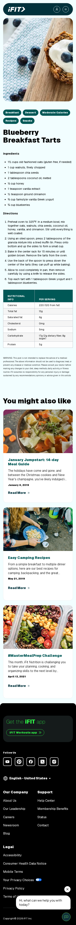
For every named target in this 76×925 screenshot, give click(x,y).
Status (42, 817)
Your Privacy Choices (18, 880)
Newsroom (11, 825)
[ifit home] (15, 9)
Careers (8, 817)
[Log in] (56, 9)
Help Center (46, 800)
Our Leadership (14, 809)
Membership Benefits (52, 809)
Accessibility (12, 855)
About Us (9, 800)
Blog (6, 833)
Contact (43, 825)
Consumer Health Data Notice (24, 863)
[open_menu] (66, 9)
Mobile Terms (13, 872)
